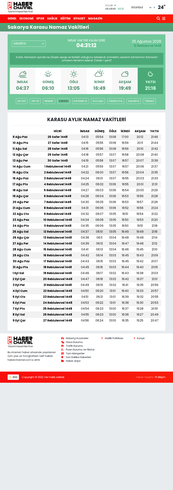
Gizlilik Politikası (114, 338)
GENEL (12, 18)
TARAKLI (149, 101)
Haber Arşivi (73, 361)
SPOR (40, 18)
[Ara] (159, 18)
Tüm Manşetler (75, 353)
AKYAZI (21, 101)
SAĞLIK (52, 18)
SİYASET (79, 18)
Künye (141, 338)
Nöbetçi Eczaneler (77, 338)
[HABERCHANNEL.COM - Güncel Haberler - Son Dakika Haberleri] (20, 7)
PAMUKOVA (115, 101)
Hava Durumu (74, 342)
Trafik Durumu (74, 346)
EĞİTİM (65, 18)
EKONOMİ (26, 18)
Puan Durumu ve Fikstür (80, 349)
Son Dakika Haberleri (78, 357)
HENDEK (48, 101)
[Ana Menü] (163, 18)
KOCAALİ (98, 101)
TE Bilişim (160, 377)
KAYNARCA (80, 101)
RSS (14, 377)
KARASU (63, 101)
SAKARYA (133, 101)
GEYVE (35, 101)
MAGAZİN (95, 18)
